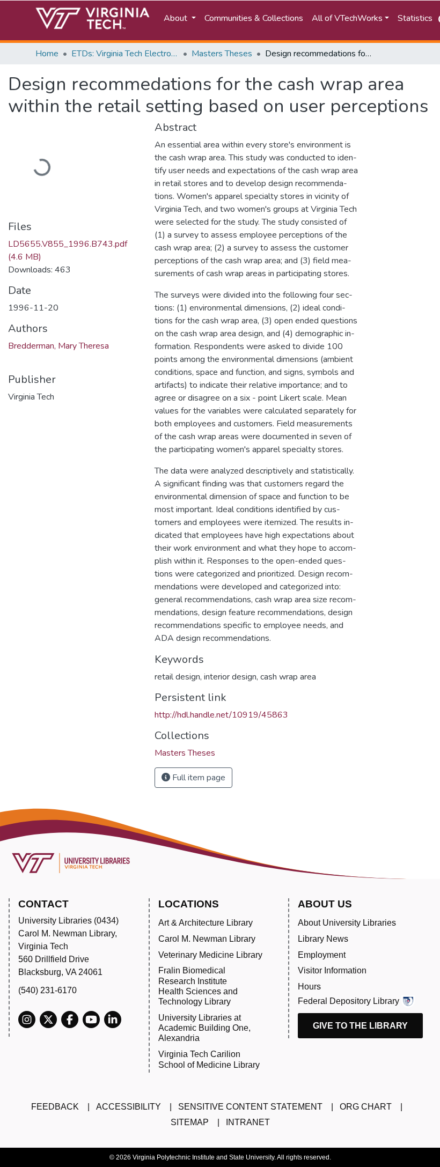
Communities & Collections (253, 18)
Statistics (415, 18)
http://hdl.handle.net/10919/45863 (221, 715)
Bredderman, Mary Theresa (58, 346)
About (176, 18)
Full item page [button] (197, 778)
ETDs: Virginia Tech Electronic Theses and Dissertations (125, 54)
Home (46, 54)
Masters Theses (222, 54)
